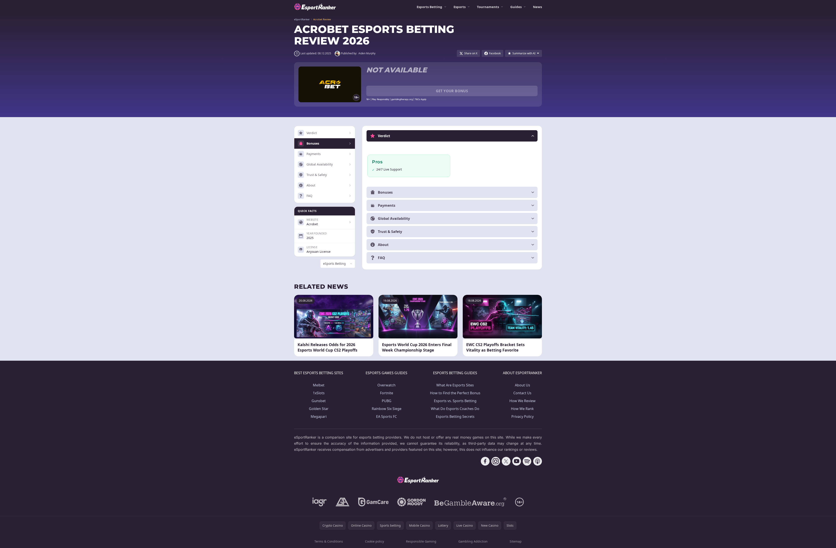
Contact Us (522, 393)
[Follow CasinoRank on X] (506, 461)
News (537, 7)
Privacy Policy (522, 416)
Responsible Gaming (421, 541)
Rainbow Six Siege (386, 408)
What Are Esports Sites (455, 385)
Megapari (319, 416)
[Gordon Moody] (411, 502)
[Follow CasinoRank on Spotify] (527, 461)
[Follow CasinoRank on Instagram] (495, 461)
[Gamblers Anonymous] (342, 502)
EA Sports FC (386, 416)
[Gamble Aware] (470, 502)
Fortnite (386, 393)
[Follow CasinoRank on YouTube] (516, 461)
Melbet (318, 385)
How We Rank (522, 408)
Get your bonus (452, 91)
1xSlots (319, 393)
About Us (522, 385)
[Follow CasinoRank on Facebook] (485, 461)
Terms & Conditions (328, 541)
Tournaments (488, 7)
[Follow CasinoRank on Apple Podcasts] (537, 461)
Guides (516, 7)
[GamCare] (373, 502)
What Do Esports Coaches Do (455, 408)
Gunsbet (319, 400)
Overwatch (386, 385)
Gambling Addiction (473, 541)
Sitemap (516, 541)
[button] (452, 136)
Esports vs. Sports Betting (455, 400)
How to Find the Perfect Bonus (455, 393)
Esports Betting (429, 7)
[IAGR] (319, 502)
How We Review (522, 400)
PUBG (386, 400)
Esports (460, 7)
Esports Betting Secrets (455, 416)
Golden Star (319, 408)
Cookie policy (374, 541)
